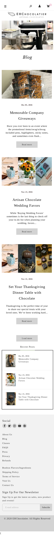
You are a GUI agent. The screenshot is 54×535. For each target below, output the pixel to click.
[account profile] (39, 7)
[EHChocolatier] (27, 15)
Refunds (6, 460)
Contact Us (8, 485)
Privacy (6, 456)
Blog (4, 439)
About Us (7, 434)
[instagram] (14, 425)
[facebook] (4, 425)
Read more (27, 145)
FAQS (5, 447)
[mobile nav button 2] (5, 6)
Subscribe (46, 507)
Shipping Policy (10, 472)
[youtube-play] (19, 425)
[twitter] (9, 425)
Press (5, 452)
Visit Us (6, 481)
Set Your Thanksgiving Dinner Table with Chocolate (27, 292)
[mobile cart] (48, 7)
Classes (6, 443)
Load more (27, 338)
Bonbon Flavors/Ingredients (16, 468)
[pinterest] (24, 425)
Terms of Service (11, 476)
